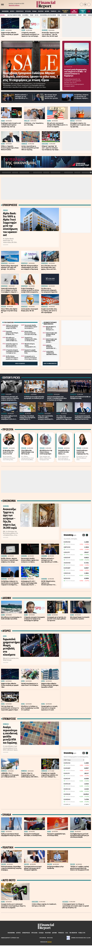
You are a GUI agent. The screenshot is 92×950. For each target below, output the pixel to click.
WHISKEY (49, 942)
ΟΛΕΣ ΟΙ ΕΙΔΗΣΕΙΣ (20, 363)
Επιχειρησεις (20, 11)
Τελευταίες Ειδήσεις (14, 5)
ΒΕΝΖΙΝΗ (63, 15)
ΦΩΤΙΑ (36, 15)
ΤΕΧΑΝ (31, 15)
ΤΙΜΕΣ (84, 15)
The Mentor (74, 11)
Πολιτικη (40, 11)
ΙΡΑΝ (59, 15)
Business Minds (65, 11)
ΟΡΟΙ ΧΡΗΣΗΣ (42, 937)
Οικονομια (5, 11)
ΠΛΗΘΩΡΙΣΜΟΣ (72, 15)
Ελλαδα (34, 11)
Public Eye (83, 11)
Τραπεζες (53, 11)
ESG (59, 11)
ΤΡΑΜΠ (80, 15)
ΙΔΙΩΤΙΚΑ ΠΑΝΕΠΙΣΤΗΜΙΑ (14, 15)
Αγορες (12, 11)
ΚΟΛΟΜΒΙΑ (25, 15)
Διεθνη (47, 11)
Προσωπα (28, 11)
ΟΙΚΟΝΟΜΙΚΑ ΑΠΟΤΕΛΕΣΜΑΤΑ (48, 15)
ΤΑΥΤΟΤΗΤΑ (50, 937)
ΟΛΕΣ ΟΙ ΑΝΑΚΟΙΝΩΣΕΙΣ (50, 363)
